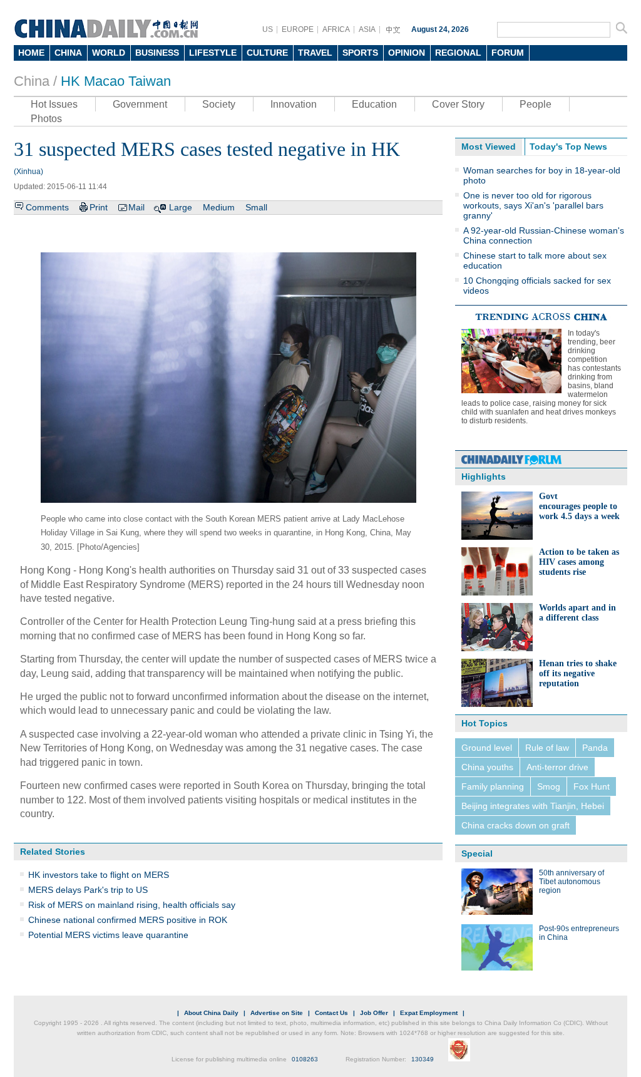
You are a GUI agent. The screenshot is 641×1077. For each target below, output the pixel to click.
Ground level (486, 748)
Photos (46, 118)
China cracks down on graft (515, 825)
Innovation (293, 104)
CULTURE (267, 53)
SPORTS (360, 53)
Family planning (492, 786)
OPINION (406, 53)
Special (477, 853)
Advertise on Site (276, 1012)
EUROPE (298, 29)
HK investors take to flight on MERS (98, 875)
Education (374, 104)
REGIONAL (458, 53)
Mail (136, 207)
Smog (548, 786)
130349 (422, 1059)
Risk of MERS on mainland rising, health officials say (131, 905)
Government (140, 104)
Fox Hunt (591, 786)
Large (180, 207)
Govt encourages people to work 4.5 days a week (579, 506)
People (535, 104)
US (267, 29)
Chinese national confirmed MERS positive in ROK (127, 920)
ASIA (367, 29)
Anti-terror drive (557, 767)
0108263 (305, 1059)
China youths (487, 767)
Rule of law (547, 748)
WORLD (108, 53)
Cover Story (458, 104)
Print (99, 207)
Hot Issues (54, 104)
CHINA (68, 53)
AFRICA (336, 29)
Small (256, 207)
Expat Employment (429, 1012)
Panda (595, 748)
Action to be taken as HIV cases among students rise (579, 562)
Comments (47, 207)
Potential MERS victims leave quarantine (108, 935)
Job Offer (374, 1012)
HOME (31, 53)
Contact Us (331, 1012)
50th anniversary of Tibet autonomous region (571, 881)
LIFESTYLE (213, 53)
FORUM (507, 53)
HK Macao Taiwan (116, 81)
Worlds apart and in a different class (577, 612)
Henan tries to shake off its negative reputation (578, 673)
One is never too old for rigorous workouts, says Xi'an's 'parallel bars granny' (533, 205)
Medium (219, 207)
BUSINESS (157, 53)
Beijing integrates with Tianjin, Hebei (532, 806)
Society (218, 104)
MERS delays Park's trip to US (88, 890)
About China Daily (211, 1012)
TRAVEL (315, 53)
